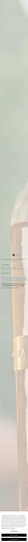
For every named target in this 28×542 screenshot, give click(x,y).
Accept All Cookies (14, 539)
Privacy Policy (15, 285)
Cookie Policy (22, 285)
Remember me (7, 273)
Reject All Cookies (14, 535)
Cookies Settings (14, 531)
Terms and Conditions (8, 285)
